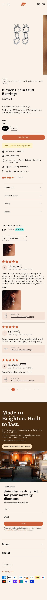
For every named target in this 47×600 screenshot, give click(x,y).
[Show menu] (3, 4)
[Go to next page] (38, 389)
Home (4, 79)
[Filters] (4, 238)
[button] (8, 177)
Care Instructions (11, 196)
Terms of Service (23, 530)
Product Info (9, 188)
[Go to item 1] (9, 250)
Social (6, 553)
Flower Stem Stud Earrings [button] (21, 350)
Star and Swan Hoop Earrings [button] (22, 317)
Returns (7, 212)
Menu (6, 544)
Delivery (7, 204)
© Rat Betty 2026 (8, 572)
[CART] (43, 4)
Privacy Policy (9, 530)
